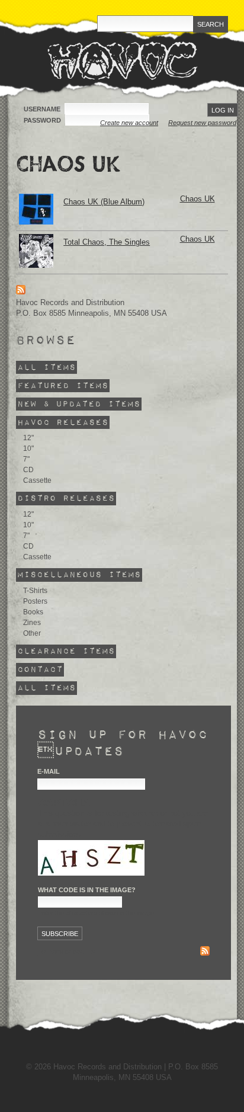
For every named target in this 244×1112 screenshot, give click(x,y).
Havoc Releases (62, 422)
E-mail (48, 771)
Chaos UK (197, 198)
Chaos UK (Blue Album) (104, 201)
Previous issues (66, 952)
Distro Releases (66, 498)
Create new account (129, 122)
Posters (35, 601)
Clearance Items (66, 651)
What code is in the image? (87, 889)
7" (26, 459)
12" (28, 438)
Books (33, 612)
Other (32, 633)
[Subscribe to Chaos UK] (20, 291)
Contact (40, 669)
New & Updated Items (78, 403)
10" (28, 448)
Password (43, 120)
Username (43, 109)
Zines (32, 623)
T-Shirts (35, 591)
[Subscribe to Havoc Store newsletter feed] (205, 952)
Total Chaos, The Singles (106, 242)
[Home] (122, 60)
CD (28, 470)
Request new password (202, 122)
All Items (46, 367)
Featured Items (62, 385)
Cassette (37, 480)
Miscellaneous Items (79, 575)
